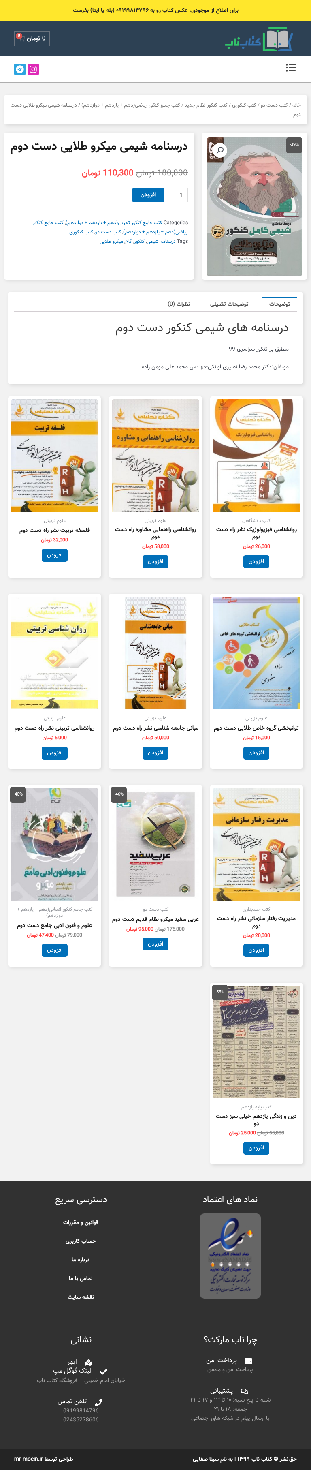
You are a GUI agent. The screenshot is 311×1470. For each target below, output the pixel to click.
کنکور (139, 242)
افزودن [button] (256, 561)
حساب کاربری (81, 1241)
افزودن (148, 194)
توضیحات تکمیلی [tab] (229, 304)
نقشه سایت (81, 1297)
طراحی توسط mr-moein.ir (43, 1459)
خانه (296, 105)
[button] (220, 150)
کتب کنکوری (244, 105)
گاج (128, 242)
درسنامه (168, 242)
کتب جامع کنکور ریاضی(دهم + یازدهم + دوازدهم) (130, 105)
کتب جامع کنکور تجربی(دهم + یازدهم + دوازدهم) (114, 223)
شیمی (152, 242)
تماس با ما (81, 1278)
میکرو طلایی (111, 242)
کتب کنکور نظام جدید (206, 105)
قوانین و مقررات (80, 1222)
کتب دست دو (274, 105)
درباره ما (81, 1260)
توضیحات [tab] (279, 304)
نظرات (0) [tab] (179, 304)
